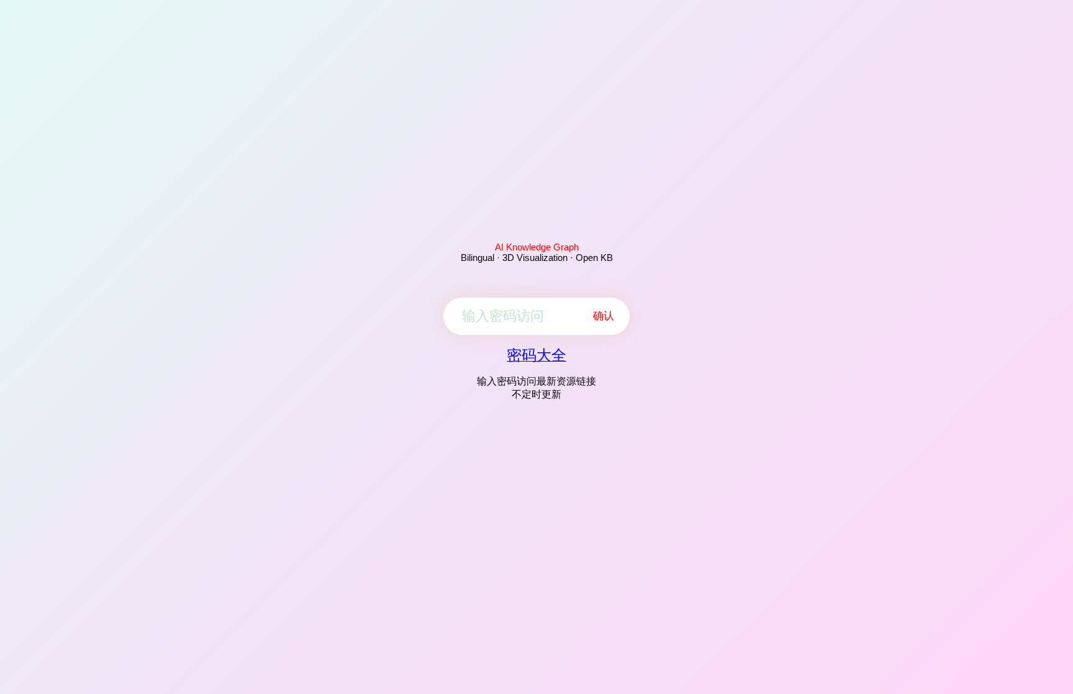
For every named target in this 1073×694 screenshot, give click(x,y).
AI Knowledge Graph (537, 247)
